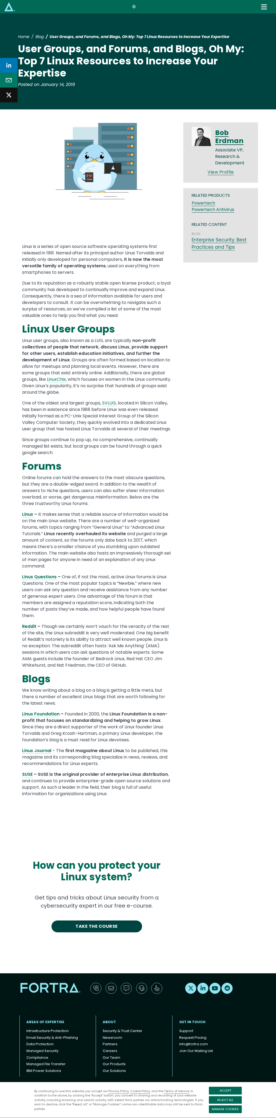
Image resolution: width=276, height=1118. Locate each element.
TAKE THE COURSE (96, 926)
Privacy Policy (119, 1091)
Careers (110, 1050)
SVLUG (109, 403)
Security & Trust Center (122, 1030)
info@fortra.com (193, 1044)
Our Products (114, 1064)
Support (186, 1030)
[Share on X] (9, 95)
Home (23, 36)
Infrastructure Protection (47, 1030)
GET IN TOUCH (192, 1021)
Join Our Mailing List (196, 1050)
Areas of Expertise (45, 1021)
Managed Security (42, 1050)
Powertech (203, 203)
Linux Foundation (41, 714)
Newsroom (112, 1037)
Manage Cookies (225, 1109)
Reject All (225, 1100)
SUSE (27, 774)
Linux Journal (36, 750)
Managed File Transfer (45, 1064)
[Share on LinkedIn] (9, 65)
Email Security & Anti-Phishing (52, 1037)
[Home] (9, 7)
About (109, 1021)
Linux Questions (39, 577)
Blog (40, 36)
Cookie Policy (140, 1091)
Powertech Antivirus (213, 209)
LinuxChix (56, 379)
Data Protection (40, 1044)
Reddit (29, 626)
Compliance (37, 1057)
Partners (110, 1044)
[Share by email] (9, 80)
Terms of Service (176, 1091)
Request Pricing (192, 1037)
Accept (225, 1090)
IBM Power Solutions (43, 1070)
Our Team (111, 1057)
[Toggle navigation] (264, 7)
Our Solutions (114, 1070)
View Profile (221, 172)
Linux (27, 514)
